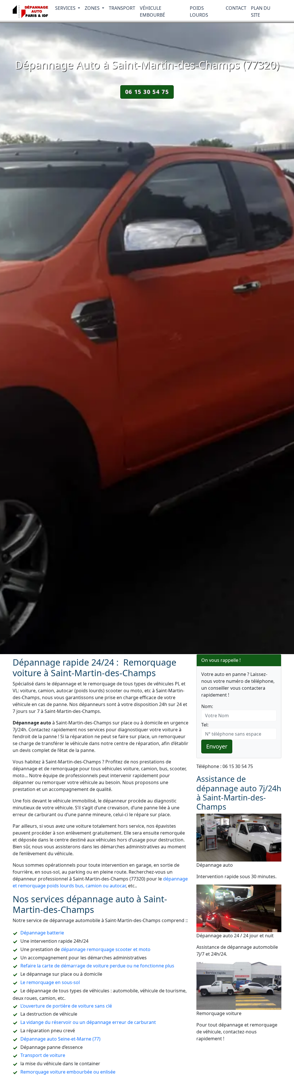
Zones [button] (93, 8)
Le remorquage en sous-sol (50, 982)
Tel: (204, 725)
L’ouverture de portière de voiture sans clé (66, 1006)
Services (66, 8)
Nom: (207, 706)
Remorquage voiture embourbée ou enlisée (67, 1072)
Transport (122, 8)
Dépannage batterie (42, 933)
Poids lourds (199, 11)
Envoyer (216, 746)
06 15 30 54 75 (147, 92)
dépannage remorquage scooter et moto (105, 949)
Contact (236, 8)
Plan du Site (260, 11)
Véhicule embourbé (152, 11)
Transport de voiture (42, 1055)
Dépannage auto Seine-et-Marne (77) (60, 1039)
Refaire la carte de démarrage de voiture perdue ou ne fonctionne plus (97, 966)
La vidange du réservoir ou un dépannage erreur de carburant (88, 1022)
